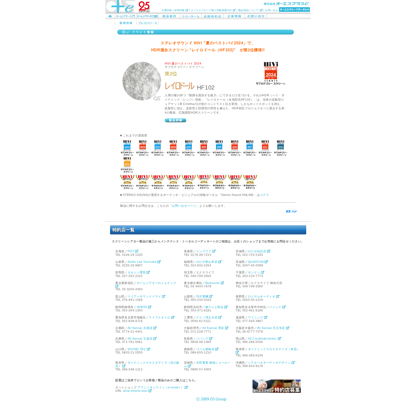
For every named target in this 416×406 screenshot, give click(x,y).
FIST (131, 251)
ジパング (202, 338)
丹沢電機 (202, 296)
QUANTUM (256, 262)
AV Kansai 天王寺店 (271, 328)
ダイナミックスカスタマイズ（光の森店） (147, 364)
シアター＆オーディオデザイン (270, 362)
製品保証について (249, 10)
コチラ (264, 195)
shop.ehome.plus (136, 391)
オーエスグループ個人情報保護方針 (212, 10)
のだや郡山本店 (207, 262)
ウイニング (256, 317)
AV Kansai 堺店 (213, 328)
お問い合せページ (184, 205)
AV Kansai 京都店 (140, 328)
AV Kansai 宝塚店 (140, 338)
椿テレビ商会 (215, 307)
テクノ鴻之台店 (207, 317)
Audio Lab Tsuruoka (143, 262)
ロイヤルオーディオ (262, 296)
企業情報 (167, 10)
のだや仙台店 (257, 251)
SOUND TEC (137, 349)
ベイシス (275, 307)
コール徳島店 (205, 349)
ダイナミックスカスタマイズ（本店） (274, 349)
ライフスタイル (160, 317)
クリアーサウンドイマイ (145, 296)
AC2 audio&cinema (263, 338)
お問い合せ (271, 10)
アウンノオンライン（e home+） (161, 387)
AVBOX (142, 307)
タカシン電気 (137, 272)
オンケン (254, 272)
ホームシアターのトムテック (157, 283)
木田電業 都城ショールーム (207, 364)
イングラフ (204, 251)
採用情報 (179, 10)
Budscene (213, 283)
